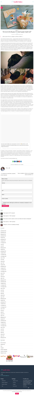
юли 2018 (2, 290)
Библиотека (17, 30)
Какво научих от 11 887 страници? (9, 221)
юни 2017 (2, 310)
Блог (1, 346)
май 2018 (2, 293)
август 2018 (3, 288)
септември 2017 (3, 307)
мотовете (14, 39)
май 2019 (2, 274)
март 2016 (2, 335)
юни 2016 (2, 330)
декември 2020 (3, 251)
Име (3, 190)
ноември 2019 (3, 268)
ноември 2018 (3, 283)
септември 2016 (3, 325)
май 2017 (2, 312)
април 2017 (3, 313)
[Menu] (1, 2)
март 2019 (2, 278)
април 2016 (3, 334)
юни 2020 (2, 259)
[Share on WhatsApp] (13, 161)
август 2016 (3, 327)
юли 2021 (2, 244)
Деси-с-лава (21, 34)
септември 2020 (3, 256)
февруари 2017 (3, 317)
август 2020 (3, 257)
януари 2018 (3, 300)
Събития (14, 382)
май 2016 (2, 332)
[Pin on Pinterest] (19, 161)
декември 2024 (3, 230)
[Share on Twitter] (16, 161)
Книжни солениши (4, 351)
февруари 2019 (3, 279)
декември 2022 (3, 235)
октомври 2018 (3, 285)
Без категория (3, 342)
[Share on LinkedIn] (21, 161)
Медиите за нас (3, 352)
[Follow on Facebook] (1, 374)
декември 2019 (3, 266)
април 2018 (3, 295)
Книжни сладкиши (4, 349)
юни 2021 (2, 246)
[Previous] (24, 384)
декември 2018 (3, 281)
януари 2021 (3, 249)
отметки (22, 164)
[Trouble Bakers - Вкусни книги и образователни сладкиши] (17, 2)
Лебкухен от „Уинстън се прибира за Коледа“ (11, 224)
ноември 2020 (3, 252)
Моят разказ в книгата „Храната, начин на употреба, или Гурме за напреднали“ (17, 218)
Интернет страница (5, 198)
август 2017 (3, 308)
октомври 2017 (3, 305)
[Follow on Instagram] (2, 374)
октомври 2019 (3, 269)
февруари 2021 (3, 247)
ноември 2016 (3, 322)
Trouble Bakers (13, 148)
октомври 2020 (3, 254)
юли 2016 (2, 329)
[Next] (32, 384)
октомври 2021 (3, 242)
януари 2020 (3, 264)
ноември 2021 (3, 240)
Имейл (3, 194)
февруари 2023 (3, 234)
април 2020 (3, 261)
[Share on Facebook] (14, 161)
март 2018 (2, 296)
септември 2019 (3, 271)
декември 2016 (3, 320)
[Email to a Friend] (18, 161)
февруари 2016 (3, 337)
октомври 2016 (3, 324)
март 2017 (2, 315)
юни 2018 (2, 291)
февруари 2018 (3, 298)
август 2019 (3, 273)
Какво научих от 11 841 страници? (9, 215)
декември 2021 (3, 239)
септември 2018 (3, 286)
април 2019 (3, 276)
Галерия (2, 347)
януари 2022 (3, 237)
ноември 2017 (3, 303)
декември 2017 (3, 302)
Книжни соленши (4, 384)
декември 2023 (3, 232)
